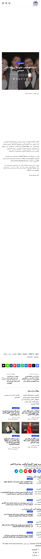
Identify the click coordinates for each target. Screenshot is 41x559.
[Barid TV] (37, 459)
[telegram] (16, 471)
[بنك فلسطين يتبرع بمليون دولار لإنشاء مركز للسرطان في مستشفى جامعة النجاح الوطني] (37, 524)
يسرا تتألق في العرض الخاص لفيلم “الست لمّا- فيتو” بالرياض (31, 440)
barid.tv (25, 354)
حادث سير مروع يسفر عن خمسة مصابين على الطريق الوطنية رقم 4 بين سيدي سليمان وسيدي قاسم (17, 503)
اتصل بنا (35, 552)
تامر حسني (29, 357)
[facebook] (39, 471)
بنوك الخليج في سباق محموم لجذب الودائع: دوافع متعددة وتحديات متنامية (18, 482)
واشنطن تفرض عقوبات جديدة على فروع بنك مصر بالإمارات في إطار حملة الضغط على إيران (18, 515)
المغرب (14, 354)
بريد (10, 354)
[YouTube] (25, 471)
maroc (19, 354)
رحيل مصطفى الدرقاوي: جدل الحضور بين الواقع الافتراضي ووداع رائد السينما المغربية (11, 441)
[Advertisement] (20, 28)
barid (37, 354)
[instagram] (34, 471)
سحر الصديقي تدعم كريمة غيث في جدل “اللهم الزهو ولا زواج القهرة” (11, 412)
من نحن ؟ (34, 555)
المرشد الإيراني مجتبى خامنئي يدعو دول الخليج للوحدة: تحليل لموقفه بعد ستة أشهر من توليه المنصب (16, 493)
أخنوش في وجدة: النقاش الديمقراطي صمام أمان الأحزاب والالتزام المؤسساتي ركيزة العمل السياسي (18, 536)
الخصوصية (34, 549)
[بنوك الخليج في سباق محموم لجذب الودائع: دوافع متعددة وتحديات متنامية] (37, 481)
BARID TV (31, 354)
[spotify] (21, 471)
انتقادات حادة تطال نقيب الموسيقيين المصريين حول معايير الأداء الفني (30, 412)
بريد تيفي (22, 74)
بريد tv (5, 354)
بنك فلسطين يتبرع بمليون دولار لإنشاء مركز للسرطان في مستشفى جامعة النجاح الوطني (17, 525)
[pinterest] (30, 471)
